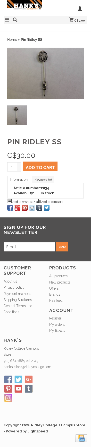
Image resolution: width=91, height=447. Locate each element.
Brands (54, 294)
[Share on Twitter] (47, 208)
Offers (53, 288)
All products (58, 276)
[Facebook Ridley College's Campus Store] (8, 379)
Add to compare (52, 202)
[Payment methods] (81, 438)
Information (19, 179)
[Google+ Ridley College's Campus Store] (29, 379)
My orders (57, 325)
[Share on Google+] (17, 208)
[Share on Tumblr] (39, 208)
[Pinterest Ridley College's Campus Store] (8, 389)
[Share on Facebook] (10, 208)
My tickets (57, 331)
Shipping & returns (18, 300)
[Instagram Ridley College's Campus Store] (8, 398)
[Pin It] (25, 208)
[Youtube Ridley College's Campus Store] (18, 389)
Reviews (43, 179)
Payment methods (17, 294)
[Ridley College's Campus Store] (24, 7)
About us (10, 281)
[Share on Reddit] (32, 208)
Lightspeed (37, 431)
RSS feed (56, 300)
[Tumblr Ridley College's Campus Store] (29, 389)
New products (59, 282)
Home (12, 40)
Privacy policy (14, 287)
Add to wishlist (22, 202)
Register (55, 318)
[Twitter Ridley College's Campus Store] (18, 379)
